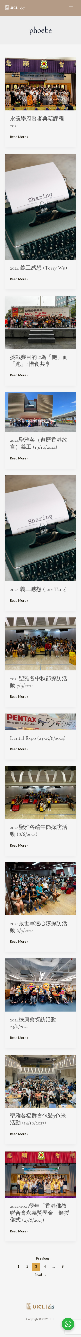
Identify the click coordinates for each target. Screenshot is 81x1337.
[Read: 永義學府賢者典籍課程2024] (40, 84)
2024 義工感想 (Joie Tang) (38, 589)
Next (41, 1274)
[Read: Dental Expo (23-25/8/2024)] (40, 721)
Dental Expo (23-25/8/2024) (37, 738)
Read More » (19, 136)
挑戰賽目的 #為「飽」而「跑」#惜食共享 (39, 360)
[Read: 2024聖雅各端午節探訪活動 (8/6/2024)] (40, 792)
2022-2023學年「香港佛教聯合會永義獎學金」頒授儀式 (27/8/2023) (39, 1213)
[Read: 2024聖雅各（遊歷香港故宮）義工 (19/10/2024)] (40, 411)
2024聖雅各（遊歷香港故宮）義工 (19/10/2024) (38, 443)
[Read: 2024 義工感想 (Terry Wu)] (40, 206)
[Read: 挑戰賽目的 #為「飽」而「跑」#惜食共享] (40, 322)
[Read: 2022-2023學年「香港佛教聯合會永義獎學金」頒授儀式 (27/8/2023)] (40, 1174)
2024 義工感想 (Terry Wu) (39, 268)
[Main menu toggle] (71, 8)
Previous (41, 1258)
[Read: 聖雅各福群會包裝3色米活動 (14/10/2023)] (40, 1081)
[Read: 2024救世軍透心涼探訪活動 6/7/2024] (40, 888)
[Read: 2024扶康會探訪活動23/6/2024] (40, 984)
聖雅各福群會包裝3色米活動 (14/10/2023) (38, 1119)
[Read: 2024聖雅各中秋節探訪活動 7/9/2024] (40, 643)
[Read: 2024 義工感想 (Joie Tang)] (40, 528)
